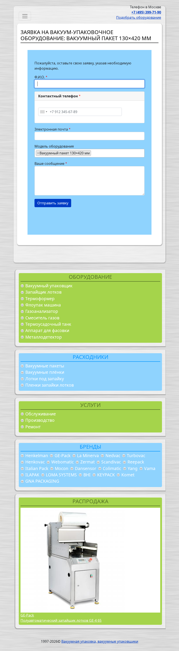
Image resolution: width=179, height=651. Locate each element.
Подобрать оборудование (138, 17)
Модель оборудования (54, 146)
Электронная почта (51, 129)
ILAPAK (32, 474)
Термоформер (40, 298)
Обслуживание (40, 414)
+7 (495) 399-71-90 (146, 12)
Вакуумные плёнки (44, 372)
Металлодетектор (43, 337)
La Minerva (88, 455)
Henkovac (35, 462)
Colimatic (112, 468)
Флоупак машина (43, 305)
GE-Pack (63, 455)
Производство (40, 420)
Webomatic (62, 462)
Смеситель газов (42, 317)
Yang (133, 468)
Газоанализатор (41, 311)
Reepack (135, 462)
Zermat (87, 462)
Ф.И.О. (39, 77)
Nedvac (112, 455)
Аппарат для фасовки (47, 330)
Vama (149, 468)
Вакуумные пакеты (44, 365)
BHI (87, 474)
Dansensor (85, 468)
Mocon (61, 468)
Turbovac (136, 455)
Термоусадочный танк (48, 324)
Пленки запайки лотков (49, 385)
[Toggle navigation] (25, 16)
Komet (127, 474)
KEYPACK (106, 474)
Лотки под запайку (44, 378)
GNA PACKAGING (42, 481)
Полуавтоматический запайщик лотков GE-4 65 (61, 620)
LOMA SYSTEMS (61, 474)
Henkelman (36, 455)
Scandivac (111, 462)
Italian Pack (36, 468)
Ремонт (33, 426)
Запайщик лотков (43, 292)
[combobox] (43, 112)
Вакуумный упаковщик (48, 285)
